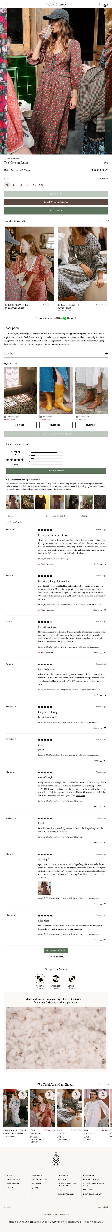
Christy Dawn (21, 1222)
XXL (41, 185)
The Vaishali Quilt (13, 417)
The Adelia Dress (68, 306)
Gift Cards (63, 1175)
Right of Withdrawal (91, 1222)
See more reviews (56, 950)
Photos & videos (16, 522)
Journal (36, 1188)
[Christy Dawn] (56, 4)
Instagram (88, 1175)
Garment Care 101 (66, 1194)
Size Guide (104, 179)
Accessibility (72, 1222)
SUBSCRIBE (103, 1207)
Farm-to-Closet (14, 1183)
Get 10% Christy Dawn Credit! (93, 1184)
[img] (33, 480)
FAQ (59, 1190)
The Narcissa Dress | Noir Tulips (57, 558)
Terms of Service (38, 1222)
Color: (17, 170)
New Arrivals (13, 1179)
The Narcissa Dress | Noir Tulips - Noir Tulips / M (64, 837)
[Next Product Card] (106, 220)
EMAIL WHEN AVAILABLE (56, 202)
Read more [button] (81, 553)
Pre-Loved (88, 1190)
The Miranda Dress (17, 306)
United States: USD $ (55, 1214)
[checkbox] (27, 522)
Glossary (36, 1183)
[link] (99, 169)
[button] (11, 158)
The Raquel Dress (14, 1132)
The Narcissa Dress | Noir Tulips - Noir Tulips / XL (64, 801)
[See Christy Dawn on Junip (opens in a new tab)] (61, 956)
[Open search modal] (100, 4)
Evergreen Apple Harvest (20, 170)
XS (7, 185)
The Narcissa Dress (16, 163)
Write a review (56, 470)
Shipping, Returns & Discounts (67, 1184)
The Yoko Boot (47, 417)
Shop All (11, 1188)
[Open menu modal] (6, 4)
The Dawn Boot (84, 417)
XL (34, 185)
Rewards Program (92, 1179)
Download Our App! (92, 1194)
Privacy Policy (56, 1222)
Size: (6, 178)
